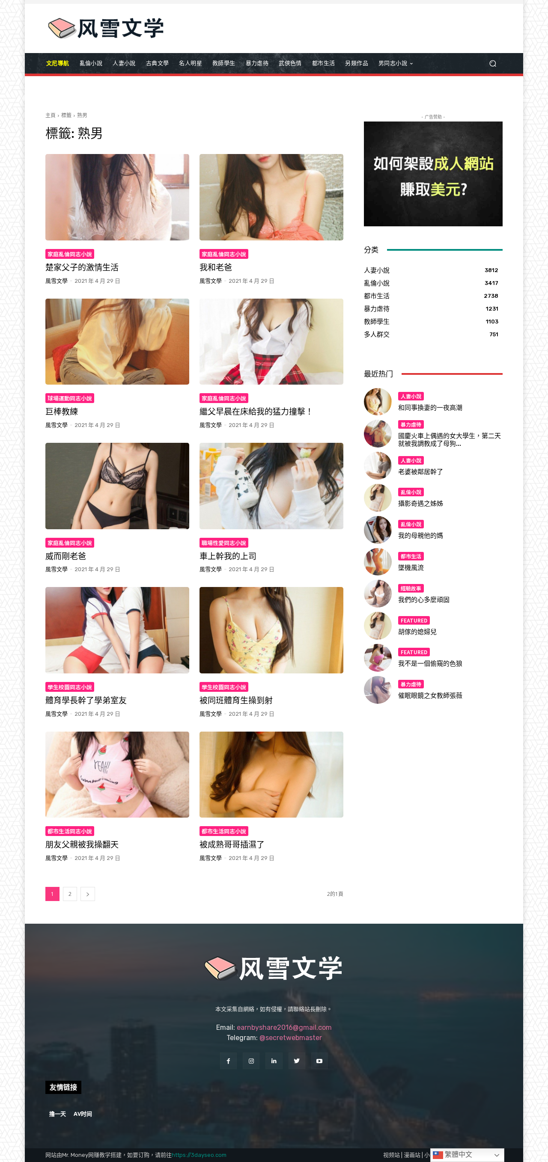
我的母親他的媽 (420, 536)
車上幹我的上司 (228, 556)
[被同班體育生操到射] (271, 630)
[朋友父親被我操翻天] (117, 775)
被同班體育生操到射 (236, 701)
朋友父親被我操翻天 (82, 845)
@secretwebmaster (290, 1038)
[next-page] (87, 894)
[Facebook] (228, 1060)
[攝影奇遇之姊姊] (378, 498)
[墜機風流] (378, 562)
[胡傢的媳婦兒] (378, 626)
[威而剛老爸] (117, 486)
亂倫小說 (411, 491)
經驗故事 (411, 588)
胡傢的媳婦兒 (417, 632)
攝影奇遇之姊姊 (420, 503)
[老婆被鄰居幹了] (378, 466)
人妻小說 (411, 396)
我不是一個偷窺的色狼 (430, 663)
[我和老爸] (271, 197)
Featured (414, 620)
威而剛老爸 (65, 556)
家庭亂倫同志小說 (70, 254)
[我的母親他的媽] (378, 530)
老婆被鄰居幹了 (420, 472)
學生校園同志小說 (70, 687)
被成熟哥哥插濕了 (232, 845)
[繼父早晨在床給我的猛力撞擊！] (271, 342)
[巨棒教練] (117, 342)
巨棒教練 (61, 412)
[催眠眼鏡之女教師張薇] (378, 690)
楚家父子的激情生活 (82, 268)
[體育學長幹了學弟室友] (117, 630)
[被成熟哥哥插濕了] (271, 775)
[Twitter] (297, 1060)
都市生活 (411, 556)
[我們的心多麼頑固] (378, 594)
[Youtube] (319, 1060)
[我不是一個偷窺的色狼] (378, 658)
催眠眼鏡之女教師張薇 (430, 696)
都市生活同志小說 (70, 831)
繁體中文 (457, 1154)
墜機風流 (411, 568)
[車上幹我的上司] (271, 486)
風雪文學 (56, 281)
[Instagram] (251, 1060)
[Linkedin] (273, 1060)
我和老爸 (216, 268)
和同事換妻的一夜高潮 (430, 408)
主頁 (50, 115)
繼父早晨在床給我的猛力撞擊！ (256, 412)
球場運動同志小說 (70, 398)
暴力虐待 (411, 424)
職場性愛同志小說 (224, 543)
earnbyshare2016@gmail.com (284, 1027)
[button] (492, 63)
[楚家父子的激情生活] (117, 197)
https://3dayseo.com (199, 1155)
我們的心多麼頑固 (424, 600)
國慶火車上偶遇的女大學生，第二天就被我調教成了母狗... (449, 440)
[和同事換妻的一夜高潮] (378, 402)
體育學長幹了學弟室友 (86, 701)
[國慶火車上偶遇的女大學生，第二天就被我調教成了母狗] (378, 434)
